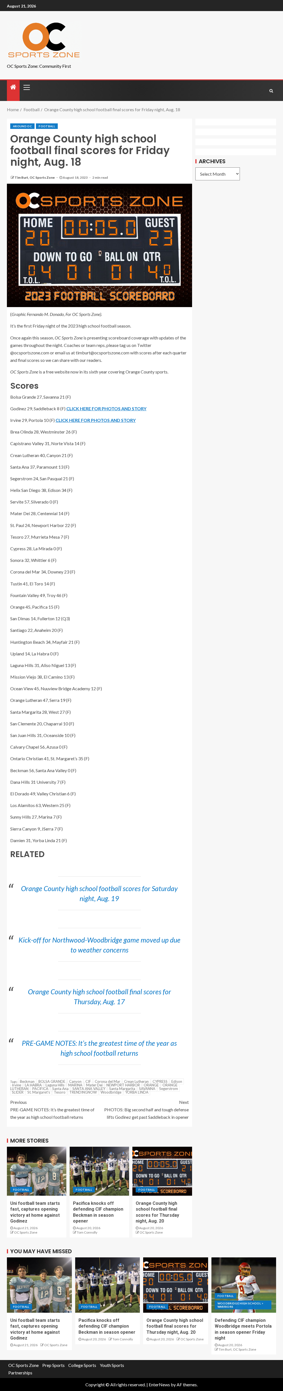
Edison (176, 1081)
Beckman (27, 1081)
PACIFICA (40, 1088)
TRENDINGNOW (83, 1092)
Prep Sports (53, 1365)
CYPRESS (160, 1081)
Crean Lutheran (136, 1081)
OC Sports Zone (25, 1232)
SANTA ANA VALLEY (88, 1088)
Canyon (75, 1081)
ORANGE (151, 1085)
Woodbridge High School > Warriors (240, 1305)
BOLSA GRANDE (51, 1081)
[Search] (271, 90)
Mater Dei (94, 1085)
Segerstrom (168, 1088)
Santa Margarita (122, 1088)
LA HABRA (33, 1085)
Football (47, 126)
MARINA (75, 1085)
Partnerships (20, 1372)
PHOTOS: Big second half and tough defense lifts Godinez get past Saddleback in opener (146, 1109)
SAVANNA (147, 1088)
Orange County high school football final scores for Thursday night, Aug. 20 (174, 1326)
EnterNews (159, 1384)
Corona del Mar (107, 1081)
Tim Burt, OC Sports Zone (35, 177)
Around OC (22, 126)
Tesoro (59, 1092)
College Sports (82, 1365)
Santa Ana (60, 1088)
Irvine (16, 1085)
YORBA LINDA (136, 1092)
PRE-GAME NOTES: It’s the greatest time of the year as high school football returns (52, 1109)
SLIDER (17, 1092)
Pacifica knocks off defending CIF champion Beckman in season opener (106, 1326)
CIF (88, 1081)
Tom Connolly (87, 1232)
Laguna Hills (55, 1085)
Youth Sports (112, 1365)
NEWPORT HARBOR (123, 1085)
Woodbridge (111, 1092)
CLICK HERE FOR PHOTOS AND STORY (106, 408)
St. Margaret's (38, 1092)
